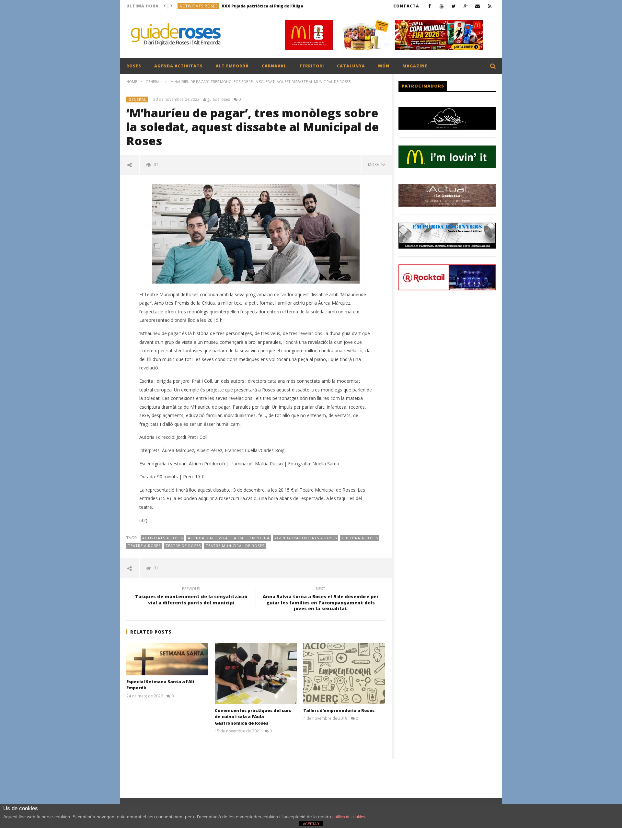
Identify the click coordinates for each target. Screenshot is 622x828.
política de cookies (348, 817)
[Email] (478, 6)
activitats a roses (162, 537)
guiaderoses (218, 99)
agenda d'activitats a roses (305, 537)
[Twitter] (454, 6)
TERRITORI (311, 66)
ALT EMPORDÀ (232, 66)
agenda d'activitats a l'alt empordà (229, 537)
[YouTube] (442, 6)
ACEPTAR (311, 824)
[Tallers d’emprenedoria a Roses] (344, 673)
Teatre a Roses (144, 545)
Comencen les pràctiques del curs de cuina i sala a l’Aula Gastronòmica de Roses (253, 716)
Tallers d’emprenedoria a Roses (338, 710)
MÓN (383, 66)
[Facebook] (430, 6)
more (374, 164)
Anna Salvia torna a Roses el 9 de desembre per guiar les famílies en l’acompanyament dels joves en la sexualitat (321, 600)
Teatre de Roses (183, 545)
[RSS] (490, 6)
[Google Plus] (466, 6)
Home (131, 81)
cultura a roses (360, 537)
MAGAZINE (414, 66)
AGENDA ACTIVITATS (178, 66)
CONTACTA (406, 6)
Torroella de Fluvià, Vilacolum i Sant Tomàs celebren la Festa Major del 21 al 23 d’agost (279, 6)
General (153, 81)
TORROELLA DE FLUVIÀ (203, 6)
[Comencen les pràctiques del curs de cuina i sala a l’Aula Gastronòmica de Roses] (256, 673)
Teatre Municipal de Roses (235, 545)
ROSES (133, 66)
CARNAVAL (274, 66)
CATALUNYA (351, 66)
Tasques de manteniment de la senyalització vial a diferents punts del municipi (191, 596)
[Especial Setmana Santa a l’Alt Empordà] (167, 659)
